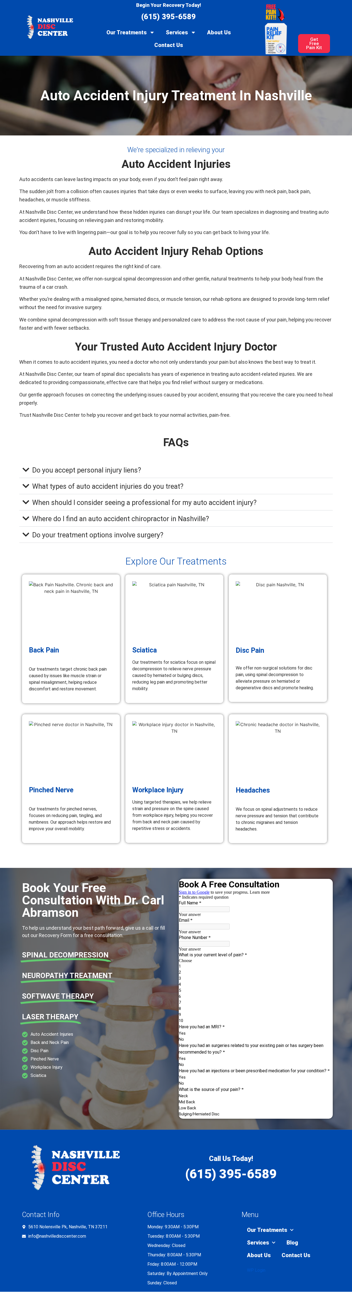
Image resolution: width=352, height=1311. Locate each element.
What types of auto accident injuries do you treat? (107, 486)
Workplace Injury (158, 790)
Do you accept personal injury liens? (86, 470)
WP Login (256, 1270)
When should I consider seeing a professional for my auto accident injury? (144, 503)
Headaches (253, 790)
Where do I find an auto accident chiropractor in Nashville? (120, 519)
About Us (219, 32)
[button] (176, 470)
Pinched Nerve (51, 790)
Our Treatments (126, 32)
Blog (292, 1242)
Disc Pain (250, 650)
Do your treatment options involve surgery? (97, 535)
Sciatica (144, 650)
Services (177, 32)
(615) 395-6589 (168, 16)
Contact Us (168, 45)
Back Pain (44, 650)
